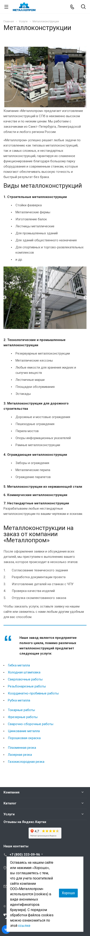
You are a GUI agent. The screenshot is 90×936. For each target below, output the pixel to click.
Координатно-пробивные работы (33, 693)
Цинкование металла (24, 731)
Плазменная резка (22, 748)
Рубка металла (19, 700)
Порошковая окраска (24, 738)
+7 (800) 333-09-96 (25, 855)
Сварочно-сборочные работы (30, 724)
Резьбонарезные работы (27, 686)
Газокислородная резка (26, 762)
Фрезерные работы (23, 717)
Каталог (9, 803)
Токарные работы (21, 710)
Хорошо (68, 893)
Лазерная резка (20, 755)
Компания (11, 792)
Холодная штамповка (24, 672)
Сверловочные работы (25, 679)
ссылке (24, 926)
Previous (4, 77)
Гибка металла (19, 665)
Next (85, 77)
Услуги (9, 814)
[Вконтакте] (6, 929)
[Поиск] (83, 7)
